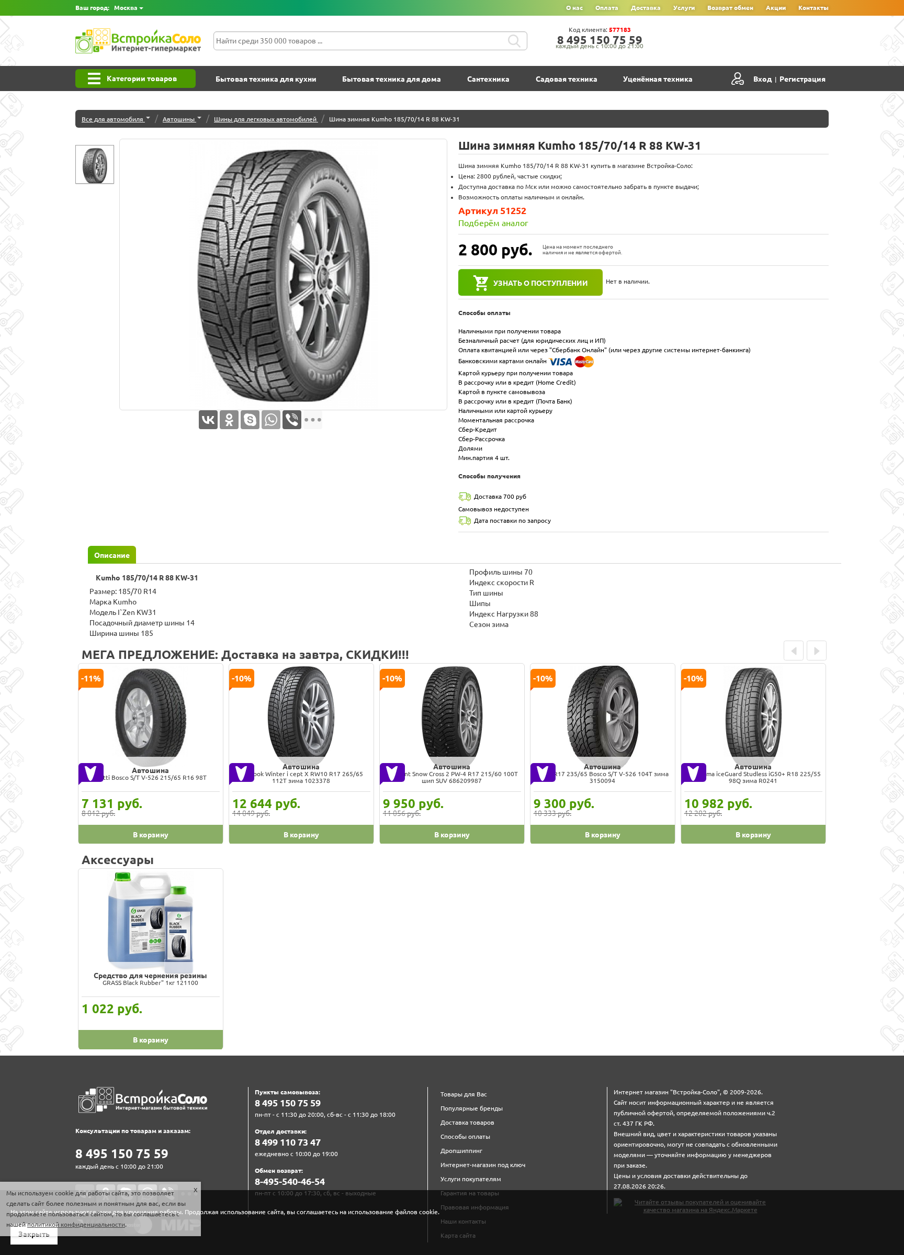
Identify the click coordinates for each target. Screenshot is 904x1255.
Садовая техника (566, 79)
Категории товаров (142, 78)
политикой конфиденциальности (76, 1224)
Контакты (813, 7)
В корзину (150, 835)
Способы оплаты (465, 1136)
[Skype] (250, 419)
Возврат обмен (730, 7)
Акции (776, 7)
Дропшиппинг (461, 1150)
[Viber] (291, 419)
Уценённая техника (658, 79)
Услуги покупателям (470, 1178)
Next (817, 650)
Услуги (684, 7)
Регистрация (802, 79)
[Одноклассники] (229, 419)
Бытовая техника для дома (391, 79)
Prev (794, 650)
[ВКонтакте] (208, 419)
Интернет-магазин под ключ (482, 1164)
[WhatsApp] (271, 419)
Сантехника (488, 79)
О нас (574, 7)
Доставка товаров (467, 1122)
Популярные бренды (471, 1108)
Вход (762, 79)
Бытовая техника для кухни (266, 79)
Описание (112, 555)
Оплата (606, 7)
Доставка (646, 7)
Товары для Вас (463, 1094)
